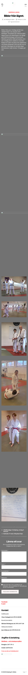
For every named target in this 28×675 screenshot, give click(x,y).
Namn (3, 564)
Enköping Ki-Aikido (11, 672)
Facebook (4, 602)
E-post (3, 604)
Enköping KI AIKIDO (14, 12)
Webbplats (4, 577)
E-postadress (5, 571)
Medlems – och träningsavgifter (11, 641)
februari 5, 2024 (22, 19)
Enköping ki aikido (10, 19)
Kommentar (4, 550)
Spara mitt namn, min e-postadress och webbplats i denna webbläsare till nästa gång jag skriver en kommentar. (14, 586)
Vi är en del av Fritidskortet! (10, 651)
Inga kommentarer (15, 21)
